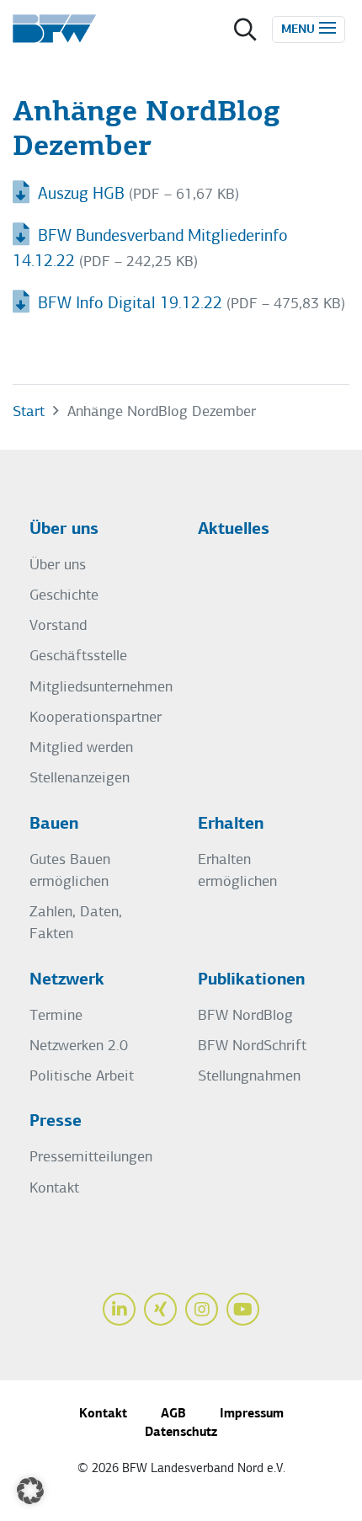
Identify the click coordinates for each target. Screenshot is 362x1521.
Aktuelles (233, 529)
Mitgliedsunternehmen (101, 687)
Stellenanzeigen (79, 778)
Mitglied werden (81, 748)
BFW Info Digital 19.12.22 (128, 304)
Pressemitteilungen (90, 1157)
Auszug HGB (79, 194)
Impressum (252, 1414)
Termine (56, 1016)
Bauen (53, 824)
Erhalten (231, 824)
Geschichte (63, 596)
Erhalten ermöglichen (237, 871)
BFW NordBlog (245, 1016)
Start (29, 412)
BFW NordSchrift (252, 1046)
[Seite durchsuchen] (245, 31)
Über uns (63, 529)
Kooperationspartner (95, 718)
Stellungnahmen (249, 1077)
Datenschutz (181, 1433)
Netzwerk (66, 980)
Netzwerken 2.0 (78, 1046)
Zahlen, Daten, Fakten (75, 923)
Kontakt (54, 1189)
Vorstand (58, 626)
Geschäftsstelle (78, 656)
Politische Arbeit (81, 1077)
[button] (30, 1490)
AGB (173, 1414)
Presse (55, 1121)
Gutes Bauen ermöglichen (69, 871)
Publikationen (251, 980)
